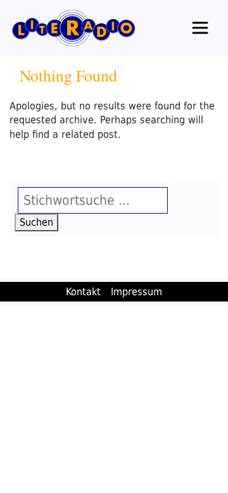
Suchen (39, 222)
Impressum (136, 292)
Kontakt (83, 292)
